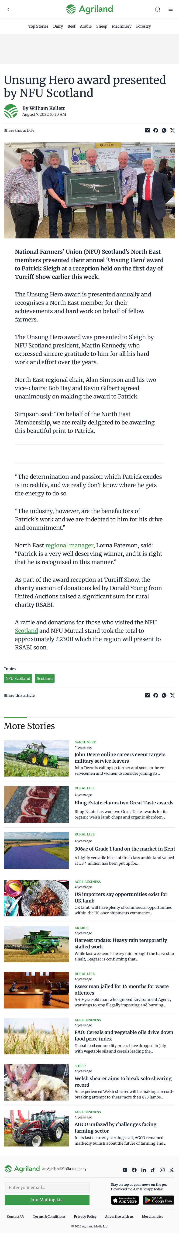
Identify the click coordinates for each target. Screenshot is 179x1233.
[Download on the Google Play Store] (158, 1200)
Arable (86, 26)
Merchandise (152, 1216)
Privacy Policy (85, 1216)
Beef (71, 26)
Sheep (101, 26)
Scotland (26, 630)
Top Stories (38, 26)
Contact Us (15, 1216)
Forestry (143, 26)
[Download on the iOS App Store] (125, 1200)
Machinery (121, 26)
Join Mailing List (47, 1199)
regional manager (69, 545)
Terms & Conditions (49, 1216)
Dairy (58, 26)
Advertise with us (119, 1216)
